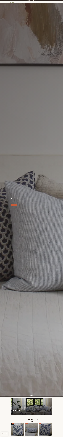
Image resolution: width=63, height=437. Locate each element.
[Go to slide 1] (30, 395)
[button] (4, 434)
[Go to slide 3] (32, 395)
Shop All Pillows (31, 421)
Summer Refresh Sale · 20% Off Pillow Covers (31, 0)
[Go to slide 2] (31, 395)
